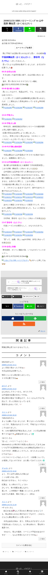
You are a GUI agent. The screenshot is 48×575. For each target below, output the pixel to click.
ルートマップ (21, 48)
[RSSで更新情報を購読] (24, 324)
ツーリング (18, 296)
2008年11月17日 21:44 (9, 505)
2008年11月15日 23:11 (9, 365)
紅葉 (38, 296)
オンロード (7, 296)
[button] (40, 29)
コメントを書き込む (24, 545)
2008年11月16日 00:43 (9, 415)
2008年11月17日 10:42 (9, 471)
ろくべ (4, 412)
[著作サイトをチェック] (13, 318)
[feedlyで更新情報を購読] (35, 318)
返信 (43, 408)
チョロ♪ (5, 468)
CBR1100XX (29, 296)
